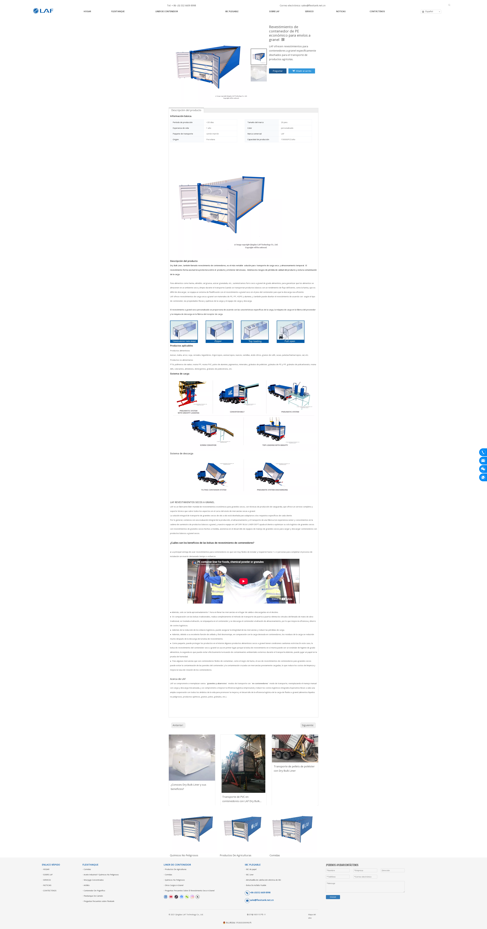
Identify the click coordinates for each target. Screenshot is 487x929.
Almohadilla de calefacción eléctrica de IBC (263, 880)
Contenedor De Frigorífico (94, 890)
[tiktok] (176, 896)
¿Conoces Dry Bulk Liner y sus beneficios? (188, 787)
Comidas (275, 855)
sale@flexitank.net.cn (262, 900)
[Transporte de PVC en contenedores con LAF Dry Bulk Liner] (243, 764)
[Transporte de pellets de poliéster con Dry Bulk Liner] (295, 748)
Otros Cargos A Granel (174, 885)
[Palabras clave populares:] (449, 5)
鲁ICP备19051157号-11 (256, 914)
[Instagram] (192, 896)
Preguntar (278, 71)
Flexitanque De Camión (93, 896)
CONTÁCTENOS (49, 890)
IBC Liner (250, 874)
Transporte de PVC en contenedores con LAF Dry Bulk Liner (241, 799)
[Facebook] (182, 896)
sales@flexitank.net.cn (313, 5)
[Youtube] (171, 896)
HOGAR (46, 869)
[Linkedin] (166, 896)
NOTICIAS (47, 885)
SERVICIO (47, 880)
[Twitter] (198, 896)
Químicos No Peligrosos (184, 855)
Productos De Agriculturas (235, 855)
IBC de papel (251, 869)
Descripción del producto (186, 110)
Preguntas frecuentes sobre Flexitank (99, 901)
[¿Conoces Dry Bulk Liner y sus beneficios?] (192, 758)
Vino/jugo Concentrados (94, 880)
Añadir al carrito (303, 71)
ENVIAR (333, 897)
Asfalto (87, 885)
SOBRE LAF (48, 874)
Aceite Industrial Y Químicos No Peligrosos (101, 874)
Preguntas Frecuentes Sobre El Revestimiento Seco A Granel (189, 890)
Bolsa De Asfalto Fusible (256, 885)
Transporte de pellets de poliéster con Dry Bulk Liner (294, 768)
